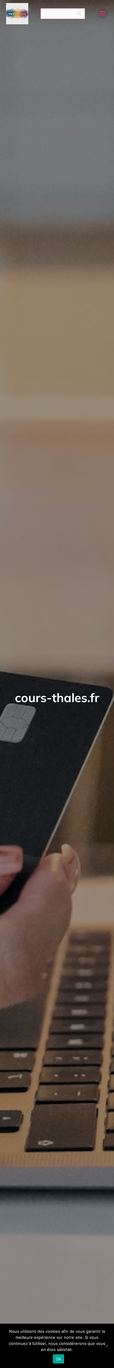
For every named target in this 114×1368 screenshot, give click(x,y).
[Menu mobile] (103, 14)
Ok (58, 1358)
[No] (106, 1346)
